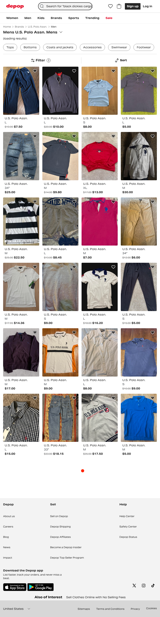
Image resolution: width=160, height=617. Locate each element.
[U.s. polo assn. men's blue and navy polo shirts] (139, 418)
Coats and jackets (59, 47)
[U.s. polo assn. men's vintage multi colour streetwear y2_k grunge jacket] (139, 156)
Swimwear (119, 47)
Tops (10, 47)
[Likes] (110, 6)
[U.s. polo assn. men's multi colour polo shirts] (21, 221)
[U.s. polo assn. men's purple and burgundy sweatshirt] (21, 352)
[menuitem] (12, 18)
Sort (123, 60)
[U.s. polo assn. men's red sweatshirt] (100, 156)
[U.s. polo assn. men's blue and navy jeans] (60, 418)
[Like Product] (35, 71)
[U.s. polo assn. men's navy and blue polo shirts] (139, 352)
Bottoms (30, 47)
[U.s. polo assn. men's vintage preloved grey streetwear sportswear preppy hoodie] (100, 418)
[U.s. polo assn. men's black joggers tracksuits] (139, 287)
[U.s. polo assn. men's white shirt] (100, 352)
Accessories (92, 47)
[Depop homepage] (15, 6)
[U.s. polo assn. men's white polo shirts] (21, 287)
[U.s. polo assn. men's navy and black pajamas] (21, 91)
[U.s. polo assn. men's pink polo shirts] (100, 221)
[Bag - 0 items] (119, 6)
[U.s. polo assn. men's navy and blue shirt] (21, 418)
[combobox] (65, 6)
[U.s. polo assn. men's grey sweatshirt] (60, 287)
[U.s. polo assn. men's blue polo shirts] (100, 91)
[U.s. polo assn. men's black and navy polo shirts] (60, 156)
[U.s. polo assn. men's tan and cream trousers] (139, 221)
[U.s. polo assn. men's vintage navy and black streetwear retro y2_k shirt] (139, 91)
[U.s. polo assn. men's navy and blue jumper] (60, 91)
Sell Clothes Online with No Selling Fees (96, 597)
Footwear (144, 47)
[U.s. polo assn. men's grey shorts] (60, 221)
